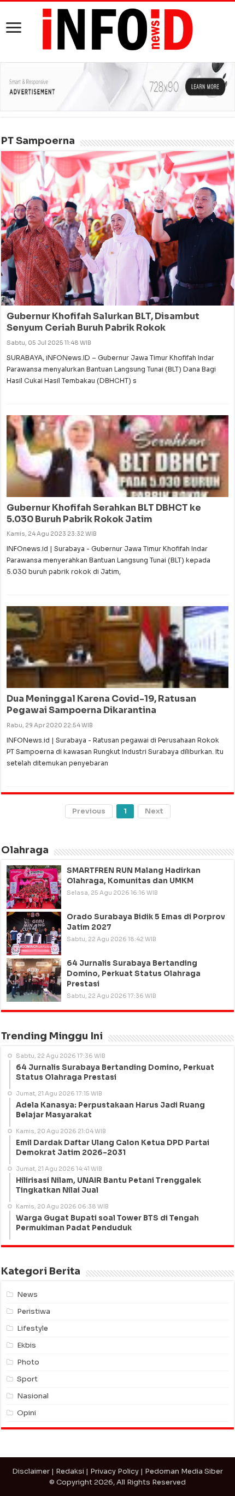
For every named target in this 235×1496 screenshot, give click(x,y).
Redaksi (70, 1471)
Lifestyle (32, 1328)
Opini (26, 1412)
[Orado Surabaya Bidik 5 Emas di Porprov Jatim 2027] (34, 933)
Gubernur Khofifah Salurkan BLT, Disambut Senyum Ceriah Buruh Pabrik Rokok (103, 321)
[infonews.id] (117, 28)
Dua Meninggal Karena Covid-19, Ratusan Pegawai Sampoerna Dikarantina (101, 704)
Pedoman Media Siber (184, 1471)
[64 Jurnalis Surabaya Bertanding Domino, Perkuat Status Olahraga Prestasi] (34, 980)
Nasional (33, 1396)
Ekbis (26, 1345)
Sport (27, 1379)
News (27, 1294)
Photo (28, 1362)
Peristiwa (33, 1311)
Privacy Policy (114, 1471)
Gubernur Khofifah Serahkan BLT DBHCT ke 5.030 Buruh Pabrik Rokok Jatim (104, 513)
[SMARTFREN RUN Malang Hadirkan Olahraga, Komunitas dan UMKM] (34, 887)
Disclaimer (31, 1471)
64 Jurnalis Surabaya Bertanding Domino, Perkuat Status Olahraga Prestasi (134, 974)
